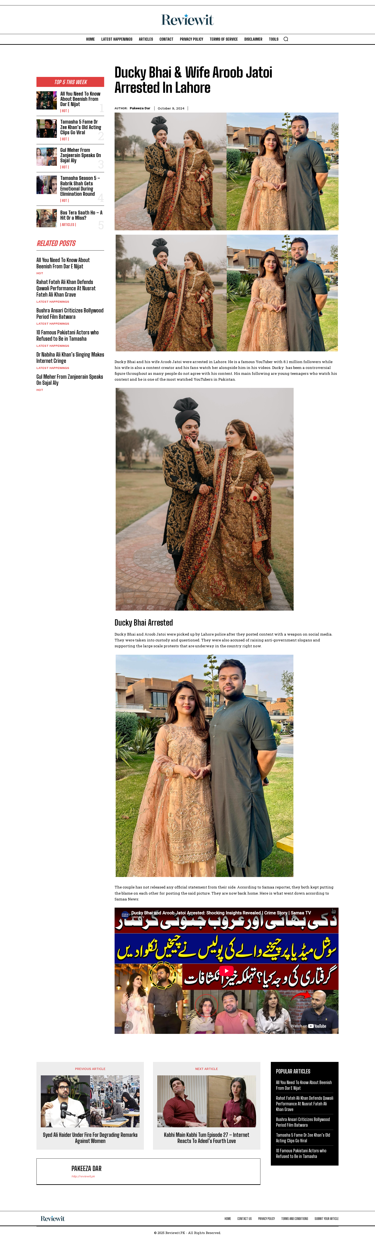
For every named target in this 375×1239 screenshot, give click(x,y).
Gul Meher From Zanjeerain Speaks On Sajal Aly (80, 155)
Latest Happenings (52, 301)
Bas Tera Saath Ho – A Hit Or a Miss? (81, 215)
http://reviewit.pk (83, 1176)
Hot (64, 111)
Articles (68, 224)
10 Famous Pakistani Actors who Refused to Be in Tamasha (67, 335)
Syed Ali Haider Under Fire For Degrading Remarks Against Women (90, 1138)
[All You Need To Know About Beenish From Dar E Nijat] (46, 100)
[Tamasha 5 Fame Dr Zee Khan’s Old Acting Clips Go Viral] (46, 128)
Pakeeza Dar (140, 108)
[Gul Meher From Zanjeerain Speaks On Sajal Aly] (46, 157)
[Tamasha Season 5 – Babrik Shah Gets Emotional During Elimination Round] (46, 185)
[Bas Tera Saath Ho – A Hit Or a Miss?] (46, 218)
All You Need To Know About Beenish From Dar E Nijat (80, 99)
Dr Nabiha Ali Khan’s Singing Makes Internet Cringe (70, 357)
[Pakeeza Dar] (56, 1171)
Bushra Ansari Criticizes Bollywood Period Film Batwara (70, 313)
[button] (286, 39)
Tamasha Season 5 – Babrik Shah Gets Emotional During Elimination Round (80, 186)
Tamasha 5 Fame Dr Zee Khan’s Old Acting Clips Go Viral (80, 127)
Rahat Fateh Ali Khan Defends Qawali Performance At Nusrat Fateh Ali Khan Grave (66, 288)
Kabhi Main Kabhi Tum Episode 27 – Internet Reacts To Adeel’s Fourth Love (206, 1138)
